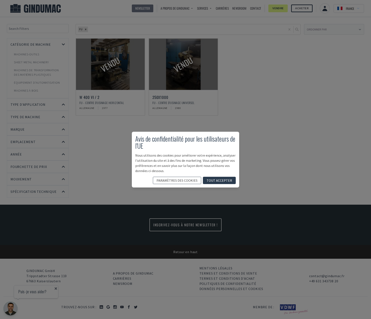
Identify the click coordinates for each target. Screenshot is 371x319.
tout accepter (219, 180)
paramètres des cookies (177, 180)
